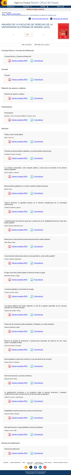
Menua (59, 6)
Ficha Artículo (38, 61)
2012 (27, 34)
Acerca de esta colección (40, 18)
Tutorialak (29, 463)
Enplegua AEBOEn (39, 463)
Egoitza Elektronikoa (15, 462)
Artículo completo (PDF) (20, 61)
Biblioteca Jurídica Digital (13, 14)
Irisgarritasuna (38, 462)
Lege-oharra (30, 462)
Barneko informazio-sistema (61, 462)
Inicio (3, 14)
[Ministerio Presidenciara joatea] (3, 3)
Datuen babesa (48, 462)
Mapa (23, 462)
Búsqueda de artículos (60, 18)
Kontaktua (5, 462)
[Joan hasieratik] (36, 3)
